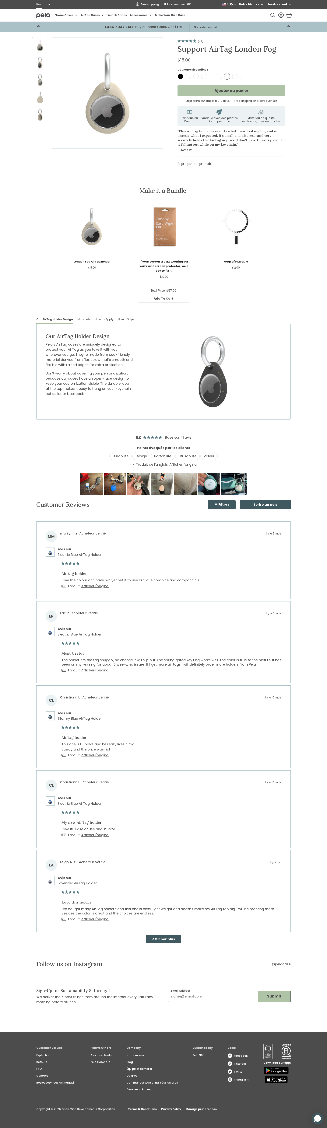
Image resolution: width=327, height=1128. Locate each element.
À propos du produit (195, 163)
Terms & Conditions (142, 1109)
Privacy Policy (171, 1109)
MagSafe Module (236, 261)
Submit (274, 996)
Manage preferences (201, 1109)
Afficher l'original (183, 464)
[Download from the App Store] (276, 1079)
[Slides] (107, 92)
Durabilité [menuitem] (120, 456)
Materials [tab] (83, 319)
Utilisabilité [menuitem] (187, 456)
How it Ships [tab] (126, 319)
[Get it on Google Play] (276, 1070)
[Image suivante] (244, 484)
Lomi (50, 4)
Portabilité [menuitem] (162, 456)
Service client (277, 4)
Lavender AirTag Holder (77, 883)
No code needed (214, 27)
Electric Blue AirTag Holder (80, 554)
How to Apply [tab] (104, 319)
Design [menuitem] (141, 456)
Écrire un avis (272, 505)
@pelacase (281, 964)
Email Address (181, 991)
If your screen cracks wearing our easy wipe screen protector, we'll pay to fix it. (164, 266)
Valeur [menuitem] (209, 456)
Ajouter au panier (231, 90)
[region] (163, 484)
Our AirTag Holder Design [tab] (54, 319)
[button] (91, 484)
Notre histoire (249, 4)
